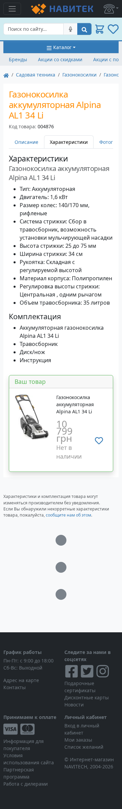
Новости (74, 704)
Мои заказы (78, 740)
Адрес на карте (21, 680)
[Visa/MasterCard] (30, 729)
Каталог (62, 47)
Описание (26, 142)
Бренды (18, 59)
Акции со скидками (60, 59)
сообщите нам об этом (68, 515)
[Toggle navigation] (12, 9)
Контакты (14, 687)
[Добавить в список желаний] (98, 440)
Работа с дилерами (25, 784)
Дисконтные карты (86, 697)
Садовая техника (35, 74)
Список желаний (83, 747)
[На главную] (6, 74)
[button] (111, 8)
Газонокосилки (79, 74)
